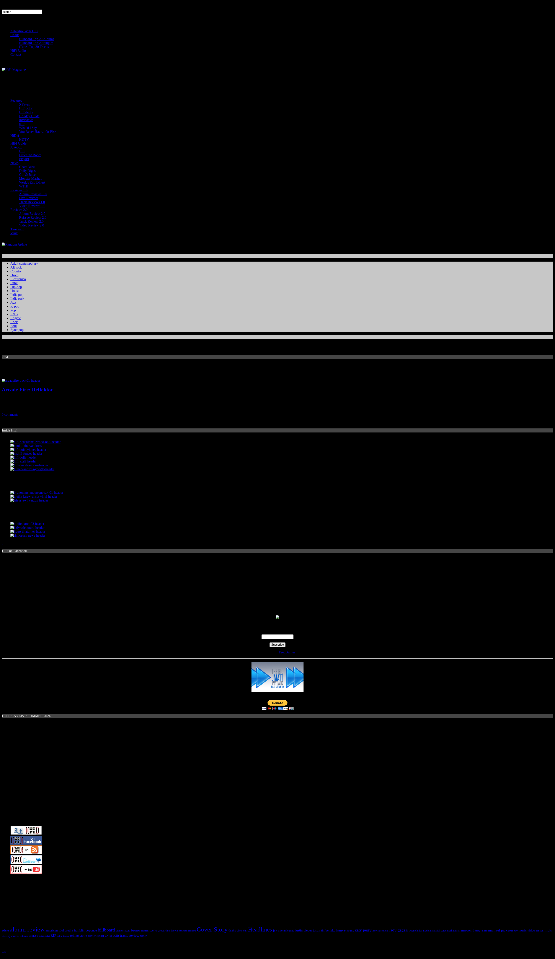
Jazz (13, 302)
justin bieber (303, 930)
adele (5, 930)
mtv (516, 931)
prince (32, 935)
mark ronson (453, 930)
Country (16, 271)
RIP (21, 124)
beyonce (91, 930)
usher (143, 935)
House (14, 291)
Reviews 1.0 (19, 190)
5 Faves (24, 104)
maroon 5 (467, 930)
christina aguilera (187, 930)
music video (527, 930)
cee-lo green (157, 930)
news (540, 930)
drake (232, 930)
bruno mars (140, 930)
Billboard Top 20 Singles (36, 43)
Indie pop (16, 294)
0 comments (10, 414)
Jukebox (16, 147)
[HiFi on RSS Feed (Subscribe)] (26, 853)
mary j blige (481, 931)
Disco (14, 275)
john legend (287, 930)
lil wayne (411, 930)
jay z (276, 930)
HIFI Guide (18, 143)
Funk (14, 283)
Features (16, 100)
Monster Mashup (30, 178)
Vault (14, 233)
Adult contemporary (24, 263)
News (14, 163)
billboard (106, 930)
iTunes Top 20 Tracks (34, 47)
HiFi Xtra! (26, 108)
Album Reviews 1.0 (33, 194)
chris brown (171, 930)
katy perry (363, 930)
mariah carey (439, 930)
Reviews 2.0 (19, 210)
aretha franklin (75, 930)
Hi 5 (22, 151)
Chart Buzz (27, 167)
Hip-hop (16, 287)
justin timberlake (324, 930)
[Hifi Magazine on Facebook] (26, 843)
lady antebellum (380, 930)
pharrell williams (19, 936)
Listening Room (30, 155)
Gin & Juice (27, 174)
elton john (242, 930)
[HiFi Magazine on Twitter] (26, 863)
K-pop (14, 306)
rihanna (43, 935)
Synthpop (17, 330)
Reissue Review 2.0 (32, 217)
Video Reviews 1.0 (32, 206)
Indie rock (17, 298)
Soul (13, 326)
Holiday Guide (29, 116)
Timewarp (17, 229)
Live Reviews (28, 198)
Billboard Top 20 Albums (36, 39)
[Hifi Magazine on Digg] (26, 833)
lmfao (419, 930)
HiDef (14, 135)
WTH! (23, 186)
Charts (14, 35)
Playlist (24, 159)
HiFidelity (26, 112)
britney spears (123, 930)
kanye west (345, 930)
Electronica (18, 279)
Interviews (26, 120)
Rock (14, 322)
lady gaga (397, 930)
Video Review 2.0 (31, 225)
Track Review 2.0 (31, 221)
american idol (55, 930)
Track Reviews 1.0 (32, 202)
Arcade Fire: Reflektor (27, 389)
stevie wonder (96, 935)
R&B (14, 314)
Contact (15, 54)
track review (129, 935)
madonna (428, 930)
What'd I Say (28, 128)
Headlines (260, 929)
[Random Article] (14, 244)
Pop (13, 310)
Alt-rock (16, 267)
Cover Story (212, 929)
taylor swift (112, 935)
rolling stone (78, 935)
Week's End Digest (32, 182)
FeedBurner (287, 652)
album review (27, 929)
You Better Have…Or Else (37, 132)
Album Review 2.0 (32, 213)
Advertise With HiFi (24, 31)
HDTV (24, 139)
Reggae (15, 318)
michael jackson (500, 930)
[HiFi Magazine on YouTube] (26, 872)
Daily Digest (27, 171)
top (4, 951)
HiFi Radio (18, 50)
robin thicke (63, 936)
